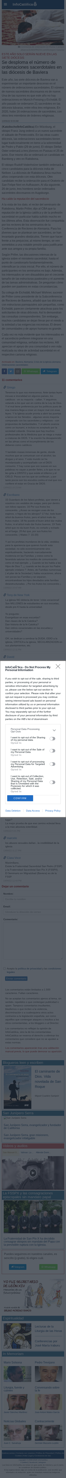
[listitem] (33, 730)
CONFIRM (20, 798)
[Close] (59, 667)
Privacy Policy (53, 810)
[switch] (52, 738)
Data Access (33, 810)
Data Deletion (13, 810)
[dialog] (33, 739)
